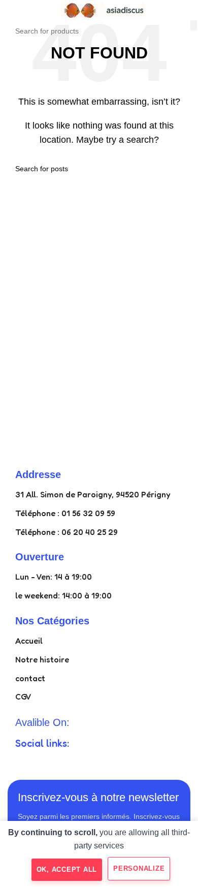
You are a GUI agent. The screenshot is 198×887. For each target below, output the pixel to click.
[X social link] (41, 762)
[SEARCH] (193, 25)
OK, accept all (67, 869)
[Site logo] (99, 9)
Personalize (138, 868)
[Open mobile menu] (12, 10)
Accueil (29, 641)
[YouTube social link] (77, 762)
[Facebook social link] (22, 762)
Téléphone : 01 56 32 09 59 (65, 513)
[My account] (186, 10)
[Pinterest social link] (96, 762)
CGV (23, 696)
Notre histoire (42, 659)
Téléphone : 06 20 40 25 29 (66, 532)
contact (30, 678)
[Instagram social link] (59, 762)
